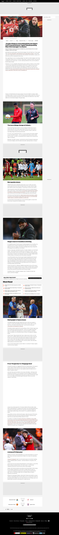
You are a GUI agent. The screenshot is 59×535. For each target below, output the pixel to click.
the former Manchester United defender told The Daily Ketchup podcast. (21, 53)
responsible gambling (19, 530)
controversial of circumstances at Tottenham (15, 326)
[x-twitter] (28, 518)
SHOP (27, 1)
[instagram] (30, 518)
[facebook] (27, 518)
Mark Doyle (6, 38)
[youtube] (32, 518)
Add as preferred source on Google (35, 278)
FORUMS (14, 1)
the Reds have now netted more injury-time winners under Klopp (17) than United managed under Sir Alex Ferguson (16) (22, 422)
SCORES (7, 1)
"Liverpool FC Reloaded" (12, 459)
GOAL (13, 530)
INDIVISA (24, 1)
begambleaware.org (39, 531)
